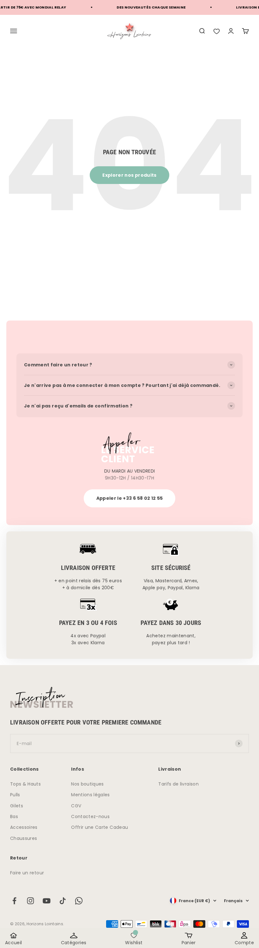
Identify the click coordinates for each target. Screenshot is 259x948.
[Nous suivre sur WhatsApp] (79, 900)
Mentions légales (90, 795)
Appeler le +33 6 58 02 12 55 (129, 498)
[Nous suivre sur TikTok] (62, 900)
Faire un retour (27, 873)
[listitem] (216, 31)
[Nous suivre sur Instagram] (30, 900)
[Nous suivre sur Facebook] (14, 900)
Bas (14, 816)
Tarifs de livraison (178, 784)
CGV (76, 806)
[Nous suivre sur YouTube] (46, 900)
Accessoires (24, 827)
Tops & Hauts (25, 784)
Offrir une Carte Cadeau (99, 827)
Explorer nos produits (129, 175)
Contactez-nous (90, 816)
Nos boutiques (87, 784)
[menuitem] (201, 31)
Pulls (15, 795)
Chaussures (23, 838)
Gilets (16, 806)
